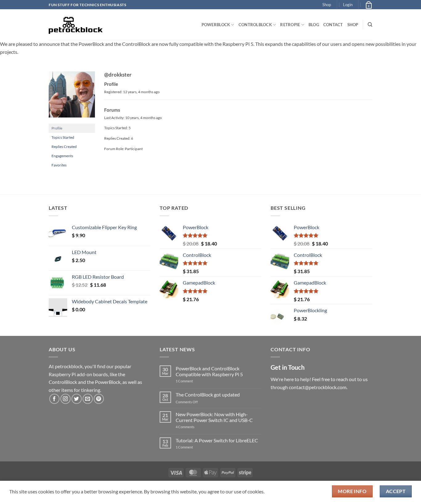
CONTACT (333, 24)
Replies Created (64, 146)
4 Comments (194, 427)
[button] (348, 4)
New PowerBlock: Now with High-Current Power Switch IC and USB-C (214, 417)
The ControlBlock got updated (208, 394)
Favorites (59, 165)
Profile (56, 128)
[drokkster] (72, 97)
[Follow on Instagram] (65, 399)
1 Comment (194, 381)
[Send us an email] (88, 399)
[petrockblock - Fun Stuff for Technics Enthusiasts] (76, 24)
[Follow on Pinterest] (99, 399)
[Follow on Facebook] (54, 399)
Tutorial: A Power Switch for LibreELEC (217, 440)
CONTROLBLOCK (255, 24)
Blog (314, 24)
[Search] (370, 24)
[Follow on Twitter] (77, 399)
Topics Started (62, 137)
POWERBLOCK (216, 24)
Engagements (62, 155)
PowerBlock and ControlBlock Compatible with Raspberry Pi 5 (209, 371)
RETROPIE (290, 24)
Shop (326, 4)
